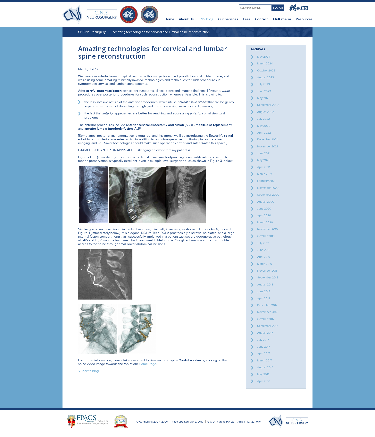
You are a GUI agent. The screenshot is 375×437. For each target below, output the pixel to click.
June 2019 (263, 250)
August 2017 (265, 332)
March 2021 (264, 174)
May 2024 (263, 56)
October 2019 (266, 236)
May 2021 (263, 160)
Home (169, 19)
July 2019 (263, 243)
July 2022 (263, 118)
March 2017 (264, 360)
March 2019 (264, 264)
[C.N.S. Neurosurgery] (288, 427)
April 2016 (263, 381)
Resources (304, 19)
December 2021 (267, 139)
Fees (246, 19)
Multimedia (282, 19)
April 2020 (264, 215)
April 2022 (264, 132)
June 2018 (263, 291)
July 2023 (263, 84)
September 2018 (267, 277)
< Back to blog (88, 371)
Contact (261, 19)
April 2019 (263, 257)
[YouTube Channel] (298, 11)
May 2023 (263, 98)
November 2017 (267, 312)
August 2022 (265, 112)
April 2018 (263, 298)
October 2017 (265, 319)
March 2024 (265, 63)
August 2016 (265, 367)
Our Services (228, 19)
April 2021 (263, 167)
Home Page (147, 364)
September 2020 (268, 194)
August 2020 (265, 201)
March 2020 (265, 222)
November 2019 (267, 229)
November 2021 (267, 146)
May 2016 (263, 374)
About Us (186, 19)
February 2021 (266, 181)
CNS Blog (205, 19)
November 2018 (267, 270)
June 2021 (263, 153)
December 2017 (267, 305)
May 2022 (263, 126)
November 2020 (268, 188)
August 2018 (265, 284)
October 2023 (266, 70)
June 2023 (264, 91)
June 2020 (264, 208)
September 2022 (268, 105)
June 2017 (263, 346)
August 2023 (265, 77)
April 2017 (263, 353)
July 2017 (263, 340)
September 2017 (267, 326)
